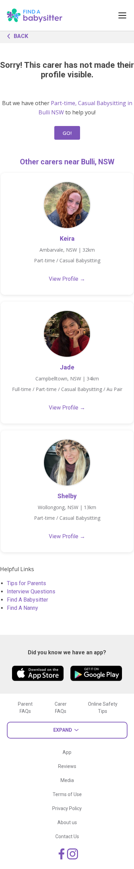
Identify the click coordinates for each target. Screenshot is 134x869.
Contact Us (67, 836)
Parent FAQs (25, 707)
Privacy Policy (67, 808)
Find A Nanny (22, 608)
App (67, 752)
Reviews (67, 766)
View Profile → (67, 279)
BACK (21, 36)
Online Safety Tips (103, 707)
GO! (67, 132)
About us (67, 822)
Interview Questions (31, 591)
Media (67, 780)
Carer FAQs (61, 707)
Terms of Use (67, 794)
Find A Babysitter (27, 599)
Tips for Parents (26, 583)
